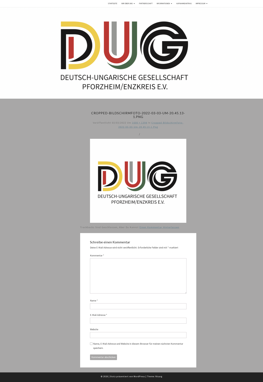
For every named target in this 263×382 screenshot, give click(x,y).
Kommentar (97, 255)
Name (94, 300)
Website (94, 329)
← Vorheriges (128, 134)
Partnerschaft (146, 3)
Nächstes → (149, 134)
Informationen (163, 3)
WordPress (139, 376)
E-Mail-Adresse (98, 315)
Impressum (200, 3)
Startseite (112, 3)
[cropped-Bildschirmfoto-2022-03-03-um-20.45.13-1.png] (138, 181)
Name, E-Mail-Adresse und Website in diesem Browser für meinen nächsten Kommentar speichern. (138, 346)
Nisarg (158, 376)
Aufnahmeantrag (184, 3)
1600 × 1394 (139, 122)
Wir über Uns (127, 3)
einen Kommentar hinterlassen (159, 227)
